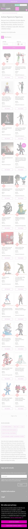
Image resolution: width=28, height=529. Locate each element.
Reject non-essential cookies (14, 525)
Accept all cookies (14, 521)
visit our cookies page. (16, 517)
